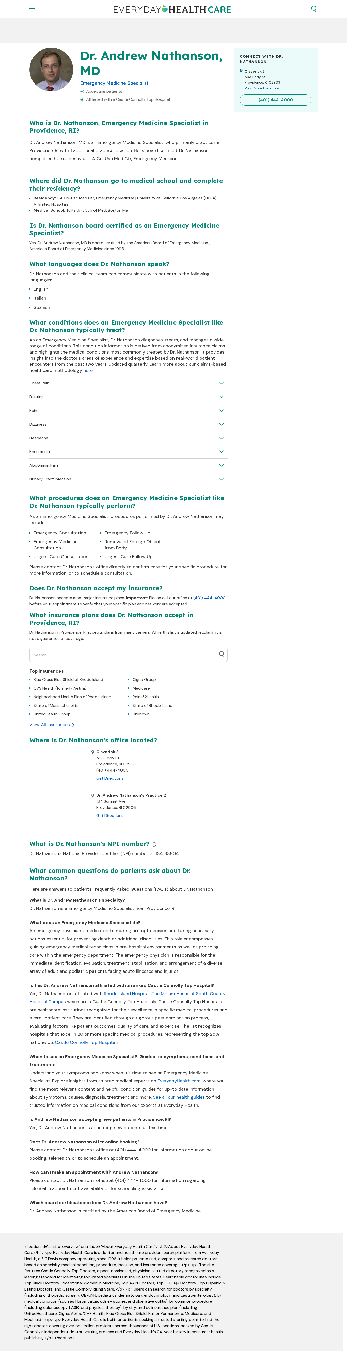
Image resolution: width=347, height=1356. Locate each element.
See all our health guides (179, 1097)
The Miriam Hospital (173, 994)
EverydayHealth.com (179, 1081)
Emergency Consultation (60, 533)
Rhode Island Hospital (127, 994)
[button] (314, 9)
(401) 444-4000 (209, 597)
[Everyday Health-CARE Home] (172, 9)
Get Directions (109, 778)
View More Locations (262, 88)
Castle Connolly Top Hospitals (87, 1042)
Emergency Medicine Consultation (55, 545)
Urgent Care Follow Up (129, 557)
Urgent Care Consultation (61, 557)
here (88, 370)
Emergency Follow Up (127, 533)
